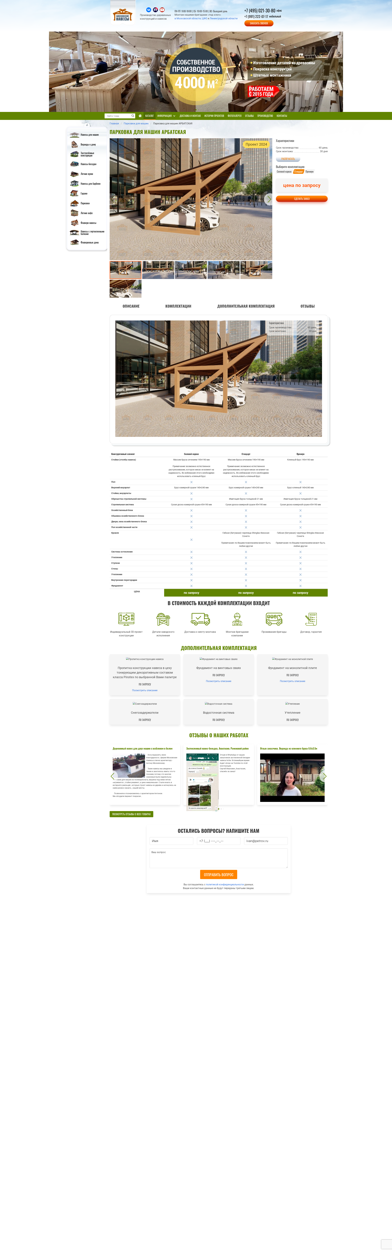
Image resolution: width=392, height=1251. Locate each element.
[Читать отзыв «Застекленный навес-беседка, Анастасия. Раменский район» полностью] (218, 774)
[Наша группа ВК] (149, 11)
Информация (164, 116)
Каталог (149, 116)
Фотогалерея (234, 116)
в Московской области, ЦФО (191, 18)
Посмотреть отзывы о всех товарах (131, 814)
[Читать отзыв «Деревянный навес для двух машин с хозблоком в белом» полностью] (145, 774)
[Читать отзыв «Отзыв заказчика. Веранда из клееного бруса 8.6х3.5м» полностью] (292, 774)
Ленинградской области (223, 18)
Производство (265, 116)
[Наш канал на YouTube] (162, 11)
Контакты (282, 116)
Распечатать (288, 159)
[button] (112, 199)
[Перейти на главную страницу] (123, 24)
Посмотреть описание (144, 690)
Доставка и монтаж (190, 116)
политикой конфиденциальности (225, 884)
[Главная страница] (140, 116)
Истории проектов (214, 116)
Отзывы (249, 116)
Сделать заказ (302, 199)
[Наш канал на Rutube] (155, 11)
